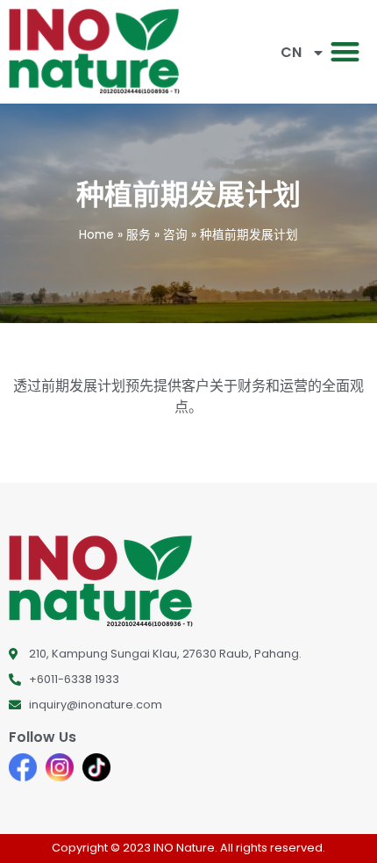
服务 (138, 235)
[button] (346, 52)
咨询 (175, 235)
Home (96, 235)
